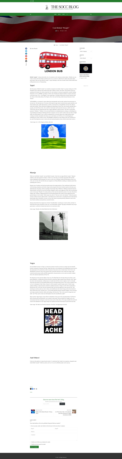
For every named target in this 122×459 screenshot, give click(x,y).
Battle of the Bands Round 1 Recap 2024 (44, 412)
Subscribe (62, 403)
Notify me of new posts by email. (38, 444)
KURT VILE (82, 78)
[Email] (26, 61)
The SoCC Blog (64, 7)
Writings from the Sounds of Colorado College (62, 9)
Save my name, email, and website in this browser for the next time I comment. (48, 425)
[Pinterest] (26, 56)
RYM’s (40, 93)
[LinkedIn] (26, 54)
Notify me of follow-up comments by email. (40, 442)
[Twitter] (26, 51)
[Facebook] (26, 48)
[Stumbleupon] (26, 59)
